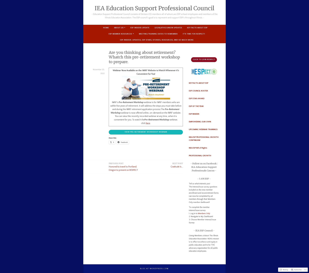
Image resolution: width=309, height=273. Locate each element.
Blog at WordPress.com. (154, 269)
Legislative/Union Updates (168, 28)
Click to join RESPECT (204, 59)
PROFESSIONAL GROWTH (200, 156)
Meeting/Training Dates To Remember (158, 34)
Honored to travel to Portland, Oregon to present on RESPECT (123, 166)
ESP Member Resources (120, 34)
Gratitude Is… (177, 165)
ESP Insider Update (139, 28)
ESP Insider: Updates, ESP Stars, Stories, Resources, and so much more (157, 40)
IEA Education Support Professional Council (154, 8)
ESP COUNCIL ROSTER (198, 91)
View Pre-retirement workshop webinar (146, 132)
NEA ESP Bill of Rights (198, 148)
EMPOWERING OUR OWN (200, 122)
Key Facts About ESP (197, 28)
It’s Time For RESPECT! (194, 34)
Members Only (203, 213)
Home (106, 28)
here (148, 123)
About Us (118, 28)
